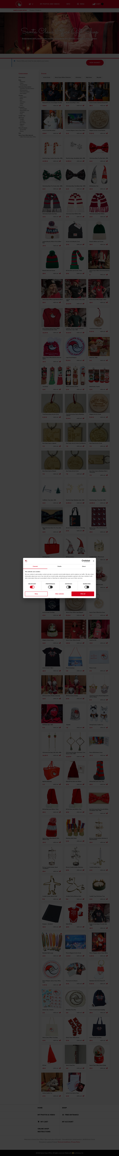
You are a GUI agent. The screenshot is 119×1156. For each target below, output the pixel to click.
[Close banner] (93, 561)
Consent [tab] (35, 566)
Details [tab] (60, 566)
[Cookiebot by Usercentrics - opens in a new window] (83, 561)
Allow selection (59, 593)
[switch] (50, 587)
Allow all (82, 593)
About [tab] (84, 566)
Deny (36, 593)
